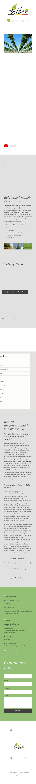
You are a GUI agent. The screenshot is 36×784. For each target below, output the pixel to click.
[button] (6, 246)
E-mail (6, 680)
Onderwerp (7, 688)
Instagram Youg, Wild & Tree (18, 578)
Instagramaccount (9, 539)
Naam (6, 673)
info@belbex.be (9, 607)
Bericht (6, 696)
